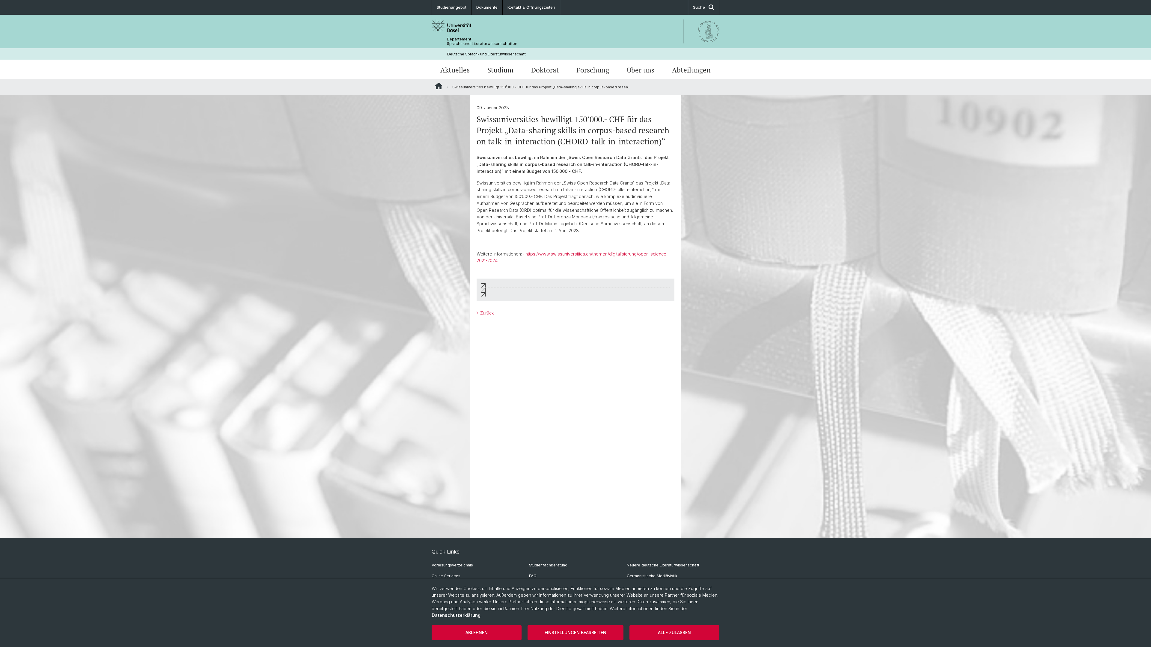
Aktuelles (455, 70)
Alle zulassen (674, 632)
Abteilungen (691, 70)
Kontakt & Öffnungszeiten (531, 7)
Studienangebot (451, 7)
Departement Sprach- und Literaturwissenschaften (482, 41)
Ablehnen (476, 632)
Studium (500, 70)
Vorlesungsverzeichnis (452, 565)
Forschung (592, 70)
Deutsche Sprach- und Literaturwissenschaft (486, 54)
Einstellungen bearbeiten (575, 632)
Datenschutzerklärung (456, 615)
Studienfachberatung (548, 565)
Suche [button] (699, 7)
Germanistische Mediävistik (652, 576)
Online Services (446, 576)
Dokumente (487, 7)
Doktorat (545, 70)
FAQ (533, 576)
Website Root (438, 86)
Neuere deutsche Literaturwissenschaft (663, 565)
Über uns (640, 70)
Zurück (486, 312)
